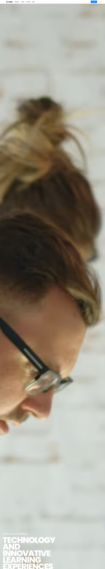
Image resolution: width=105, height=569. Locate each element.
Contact (94, 1)
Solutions (17, 1)
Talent (33, 1)
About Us (28, 1)
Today (22, 1)
